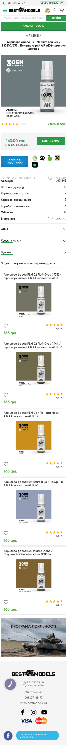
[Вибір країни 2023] (47, 12)
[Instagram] (33, 712)
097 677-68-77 (33, 692)
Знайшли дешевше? (16, 145)
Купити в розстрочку (15, 161)
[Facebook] (22, 712)
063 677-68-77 (33, 697)
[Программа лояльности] (33, 656)
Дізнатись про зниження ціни (21, 179)
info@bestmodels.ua (33, 703)
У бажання (60, 178)
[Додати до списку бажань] (6, 326)
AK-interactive (57, 218)
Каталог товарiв (33, 26)
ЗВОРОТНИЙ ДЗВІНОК (52, 3)
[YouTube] (44, 712)
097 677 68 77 (16, 3)
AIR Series (33, 35)
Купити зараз (50, 141)
